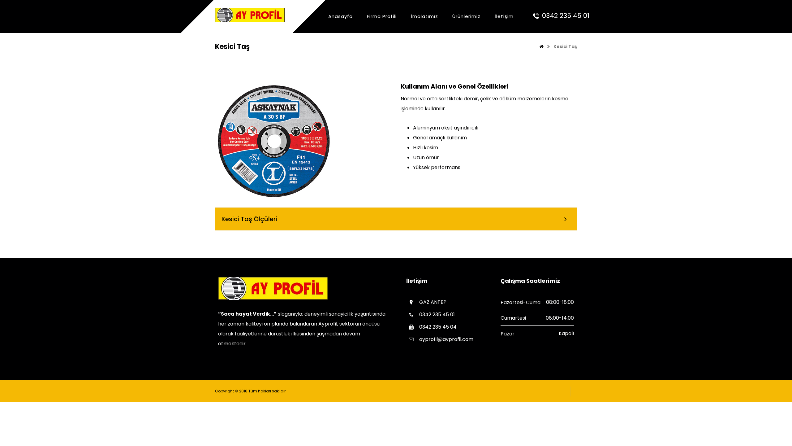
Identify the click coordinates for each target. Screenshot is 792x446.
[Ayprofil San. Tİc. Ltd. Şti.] (250, 15)
